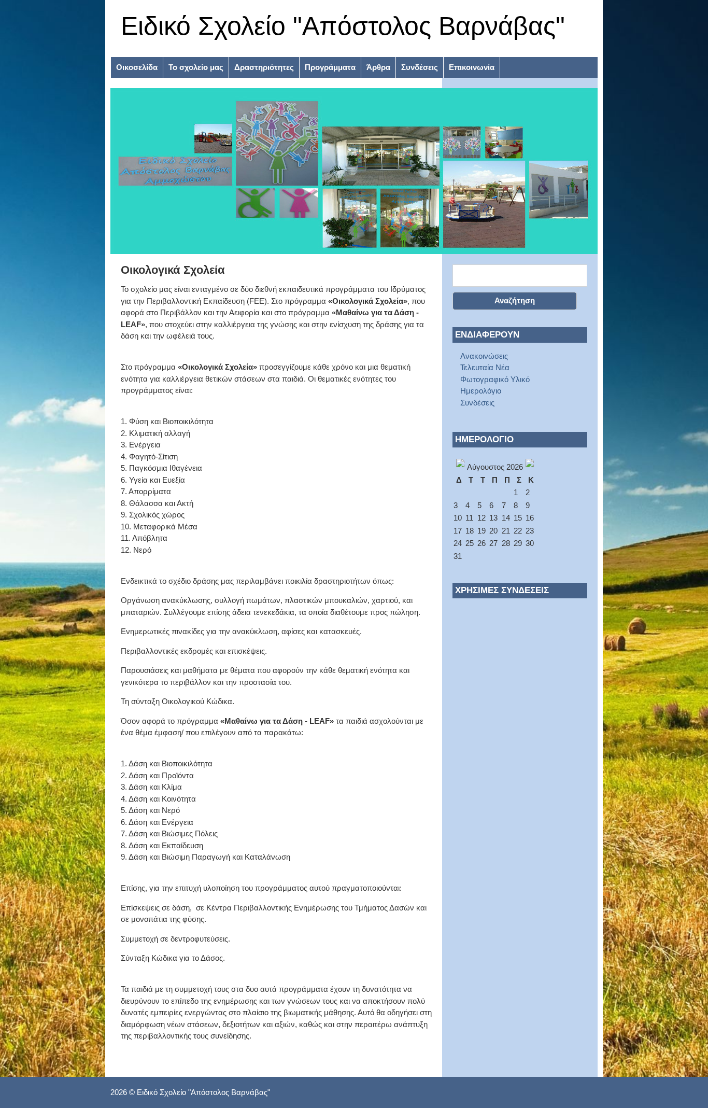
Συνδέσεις (419, 67)
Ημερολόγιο (480, 390)
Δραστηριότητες (264, 67)
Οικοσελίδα (137, 67)
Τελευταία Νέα (484, 367)
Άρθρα (378, 67)
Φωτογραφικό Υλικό (495, 379)
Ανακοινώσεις (484, 356)
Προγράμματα (330, 67)
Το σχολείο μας (195, 67)
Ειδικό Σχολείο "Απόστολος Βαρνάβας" (343, 25)
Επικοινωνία (471, 67)
